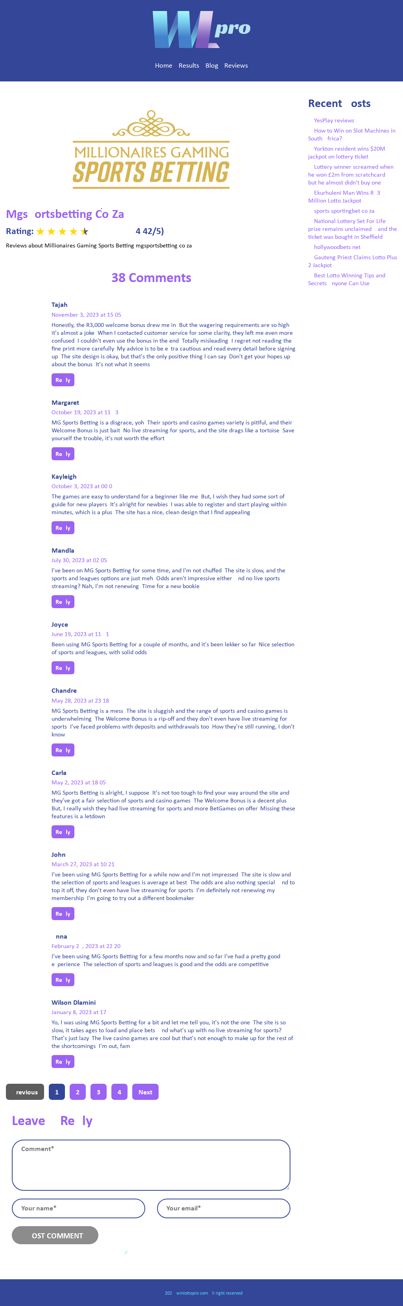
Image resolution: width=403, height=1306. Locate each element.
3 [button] (98, 1092)
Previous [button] (25, 1092)
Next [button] (145, 1092)
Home (163, 66)
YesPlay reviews (334, 121)
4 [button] (119, 1092)
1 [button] (57, 1092)
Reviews (236, 66)
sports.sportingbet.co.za (344, 211)
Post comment (55, 1236)
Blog (211, 66)
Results (189, 66)
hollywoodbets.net (337, 247)
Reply (62, 380)
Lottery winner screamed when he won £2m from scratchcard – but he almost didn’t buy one (351, 175)
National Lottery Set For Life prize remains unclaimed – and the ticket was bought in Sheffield (352, 229)
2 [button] (77, 1092)
